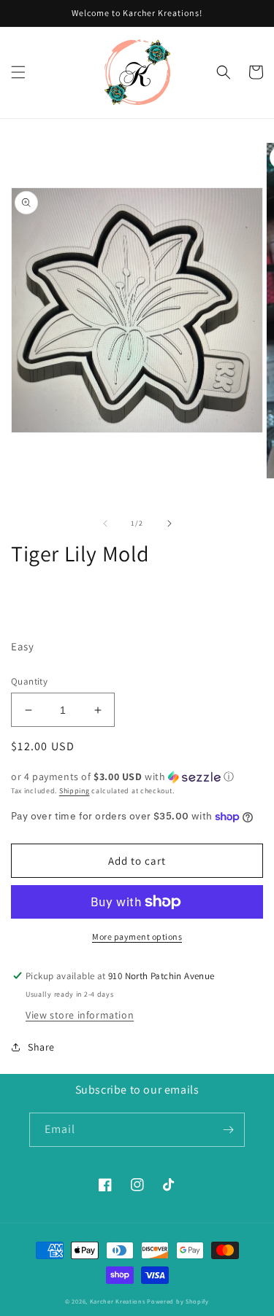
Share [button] (41, 1047)
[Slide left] (105, 523)
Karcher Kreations (117, 1301)
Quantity (29, 681)
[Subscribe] (228, 1130)
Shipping (74, 790)
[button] (18, 72)
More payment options (137, 936)
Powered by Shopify (178, 1301)
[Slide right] (169, 523)
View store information (80, 1014)
